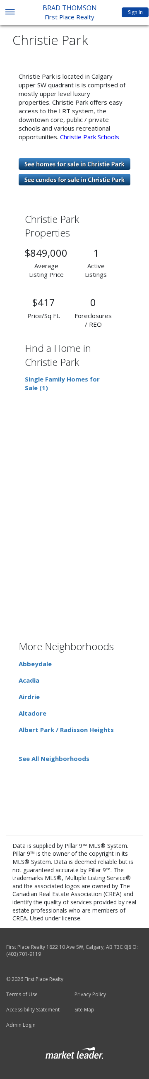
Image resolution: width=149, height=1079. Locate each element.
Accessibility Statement (33, 1009)
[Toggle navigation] (9, 13)
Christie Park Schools (90, 137)
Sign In (135, 12)
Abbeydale (35, 664)
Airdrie (29, 697)
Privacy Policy (90, 994)
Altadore (32, 713)
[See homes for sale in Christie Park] (74, 163)
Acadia (29, 680)
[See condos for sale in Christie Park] (74, 179)
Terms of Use (22, 994)
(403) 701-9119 (23, 953)
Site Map (84, 1009)
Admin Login (21, 1025)
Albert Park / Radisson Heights (66, 730)
